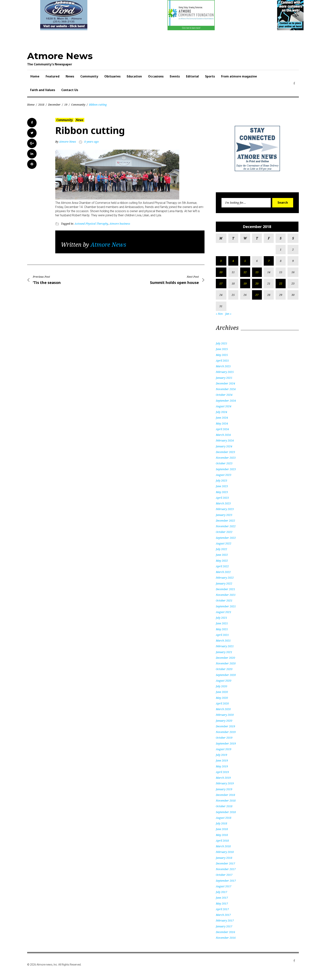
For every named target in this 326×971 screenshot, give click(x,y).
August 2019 (223, 749)
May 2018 (222, 835)
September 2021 (226, 606)
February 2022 (225, 577)
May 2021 (222, 629)
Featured (52, 76)
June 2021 (222, 623)
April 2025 (222, 360)
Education (134, 76)
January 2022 (224, 583)
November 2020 (226, 663)
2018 (41, 104)
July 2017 (221, 892)
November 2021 (226, 595)
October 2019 (224, 737)
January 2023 (224, 515)
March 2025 (223, 366)
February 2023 (225, 509)
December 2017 (225, 863)
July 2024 (221, 412)
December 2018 (225, 795)
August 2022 (223, 543)
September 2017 (226, 880)
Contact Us (69, 90)
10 (220, 272)
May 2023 (222, 492)
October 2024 (224, 395)
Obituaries (112, 76)
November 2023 (226, 457)
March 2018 (223, 846)
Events (175, 76)
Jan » (228, 313)
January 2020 (224, 720)
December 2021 (225, 589)
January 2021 (224, 652)
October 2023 (224, 463)
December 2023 (225, 452)
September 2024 (226, 400)
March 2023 (223, 503)
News (70, 76)
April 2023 (222, 497)
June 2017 (222, 897)
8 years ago (91, 141)
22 (280, 283)
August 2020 (223, 680)
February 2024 (225, 440)
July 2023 (221, 480)
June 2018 (222, 829)
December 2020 (225, 657)
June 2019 (222, 760)
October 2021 (224, 600)
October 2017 (224, 875)
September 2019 (226, 743)
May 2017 (222, 903)
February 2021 (225, 646)
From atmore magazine (239, 76)
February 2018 (225, 852)
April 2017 (222, 909)
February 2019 (225, 783)
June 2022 (222, 555)
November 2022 (226, 526)
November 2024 (226, 389)
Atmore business (119, 223)
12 (245, 272)
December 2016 (225, 932)
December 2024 (225, 383)
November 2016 (226, 937)
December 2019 (225, 726)
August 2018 (223, 817)
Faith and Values (42, 90)
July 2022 (221, 549)
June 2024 (222, 417)
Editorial (192, 76)
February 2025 (225, 372)
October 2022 (224, 532)
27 (256, 295)
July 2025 (221, 343)
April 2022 (222, 566)
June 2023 (222, 486)
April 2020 (222, 703)
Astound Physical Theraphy (91, 223)
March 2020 (223, 709)
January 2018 (224, 858)
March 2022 (223, 572)
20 (256, 283)
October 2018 (224, 806)
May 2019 (222, 766)
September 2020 (226, 675)
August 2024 (223, 406)
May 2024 (222, 423)
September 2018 (226, 812)
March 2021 (223, 640)
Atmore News (60, 55)
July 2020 (221, 686)
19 (65, 104)
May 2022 (222, 560)
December (54, 104)
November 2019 (226, 732)
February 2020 (225, 715)
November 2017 (226, 869)
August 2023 (223, 475)
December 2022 (225, 520)
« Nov (219, 313)
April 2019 (222, 772)
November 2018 (226, 800)
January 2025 (224, 378)
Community (89, 76)
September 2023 (226, 469)
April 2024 (222, 429)
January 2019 (224, 789)
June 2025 (222, 349)
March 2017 (223, 915)
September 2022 (226, 538)
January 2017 (224, 926)
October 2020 (224, 669)
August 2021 (223, 612)
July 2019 (221, 755)
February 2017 (225, 920)
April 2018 (222, 840)
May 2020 (222, 698)
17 (220, 283)
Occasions (156, 76)
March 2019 (223, 777)
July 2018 (221, 823)
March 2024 (223, 435)
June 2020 (222, 692)
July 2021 (221, 617)
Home (34, 76)
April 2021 (222, 635)
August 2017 (223, 886)
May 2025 (222, 355)
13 (256, 272)
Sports (210, 76)
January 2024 (224, 446)
